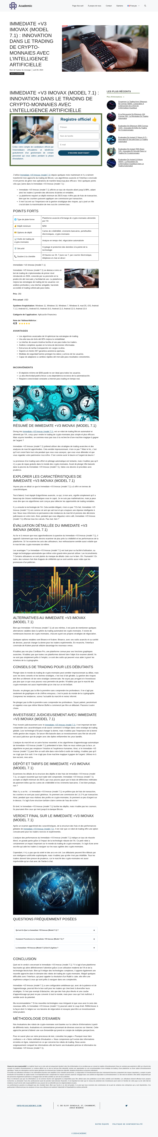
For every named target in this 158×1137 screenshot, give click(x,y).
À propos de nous (94, 6)
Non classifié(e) (17, 73)
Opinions (119, 6)
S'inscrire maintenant (79, 153)
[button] (145, 5)
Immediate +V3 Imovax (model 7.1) (35, 175)
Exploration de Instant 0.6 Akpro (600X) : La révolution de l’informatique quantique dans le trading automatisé (131, 163)
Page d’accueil (77, 6)
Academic (25, 5)
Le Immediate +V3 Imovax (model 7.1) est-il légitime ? (37, 948)
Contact (109, 6)
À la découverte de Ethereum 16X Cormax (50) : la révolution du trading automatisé (133, 116)
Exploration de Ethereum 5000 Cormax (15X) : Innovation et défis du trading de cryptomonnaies (133, 128)
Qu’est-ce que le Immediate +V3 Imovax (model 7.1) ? (37, 930)
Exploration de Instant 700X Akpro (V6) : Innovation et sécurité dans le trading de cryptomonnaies (132, 151)
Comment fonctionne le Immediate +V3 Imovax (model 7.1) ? (40, 939)
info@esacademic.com (29, 1106)
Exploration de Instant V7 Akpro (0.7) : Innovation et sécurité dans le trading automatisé (133, 139)
